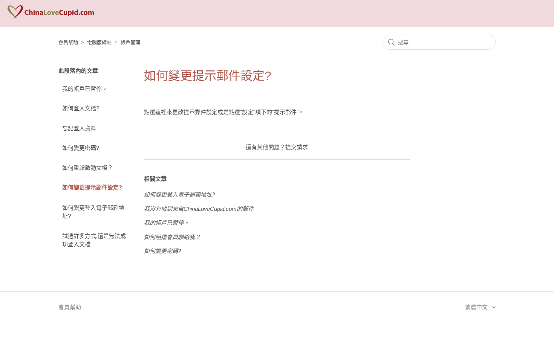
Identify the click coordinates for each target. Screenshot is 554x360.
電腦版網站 (99, 42)
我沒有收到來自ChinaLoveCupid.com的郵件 (199, 209)
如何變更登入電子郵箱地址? (93, 212)
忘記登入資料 (79, 128)
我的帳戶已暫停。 (84, 88)
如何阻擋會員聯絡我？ (172, 237)
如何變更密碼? (80, 148)
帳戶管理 (130, 42)
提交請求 (296, 147)
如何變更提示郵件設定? (92, 187)
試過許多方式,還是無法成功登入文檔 (94, 240)
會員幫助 (68, 42)
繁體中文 (477, 307)
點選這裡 (155, 112)
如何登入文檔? (80, 108)
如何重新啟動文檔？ (87, 168)
